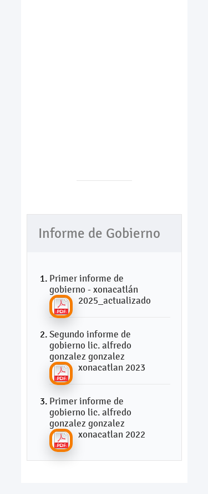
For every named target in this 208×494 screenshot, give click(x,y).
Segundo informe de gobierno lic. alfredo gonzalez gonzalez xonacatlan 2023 (97, 351)
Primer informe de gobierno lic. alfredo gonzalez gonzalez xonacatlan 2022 (97, 418)
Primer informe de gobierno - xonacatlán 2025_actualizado (100, 289)
